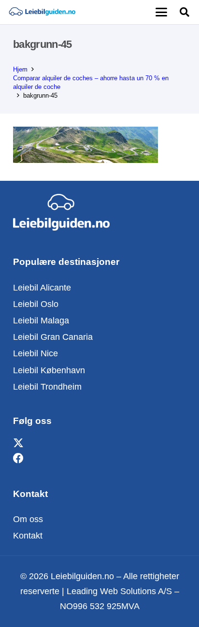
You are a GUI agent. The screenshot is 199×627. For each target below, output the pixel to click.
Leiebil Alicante (42, 287)
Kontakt (28, 535)
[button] (161, 12)
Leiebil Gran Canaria (53, 337)
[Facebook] (18, 458)
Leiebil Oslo (35, 304)
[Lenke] (42, 12)
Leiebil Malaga (41, 320)
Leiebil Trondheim (47, 387)
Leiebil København (49, 370)
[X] (18, 443)
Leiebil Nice (35, 353)
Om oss (28, 519)
